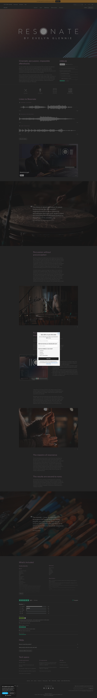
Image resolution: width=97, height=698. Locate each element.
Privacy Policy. (53, 362)
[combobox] (48, 346)
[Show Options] (57, 346)
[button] (8, 695)
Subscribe (48, 358)
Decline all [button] (12, 693)
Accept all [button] (5, 693)
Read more (9, 691)
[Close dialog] (58, 333)
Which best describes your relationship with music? (47, 343)
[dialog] (8, 691)
